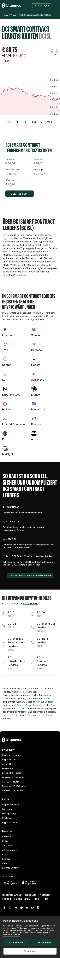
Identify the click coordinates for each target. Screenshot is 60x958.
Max (49, 122)
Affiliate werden (9, 850)
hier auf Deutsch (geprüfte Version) (26, 705)
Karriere (45, 894)
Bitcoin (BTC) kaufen (11, 773)
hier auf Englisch (44, 701)
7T (16, 122)
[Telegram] (15, 907)
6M (34, 122)
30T (25, 122)
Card (4, 863)
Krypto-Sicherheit (10, 822)
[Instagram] (38, 907)
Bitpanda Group (12, 894)
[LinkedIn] (27, 907)
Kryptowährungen (10, 755)
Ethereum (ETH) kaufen (13, 777)
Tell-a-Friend (8, 845)
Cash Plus (6, 836)
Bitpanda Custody (10, 868)
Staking (5, 841)
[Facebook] (4, 907)
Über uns (30, 894)
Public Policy (22, 898)
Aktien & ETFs (8, 764)
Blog (36, 898)
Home (5, 15)
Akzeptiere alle (16, 942)
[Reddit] (21, 907)
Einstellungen (30, 951)
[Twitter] (10, 907)
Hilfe (45, 898)
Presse (6, 898)
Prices (13, 15)
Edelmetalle (7, 768)
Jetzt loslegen (41, 5)
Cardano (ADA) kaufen (12, 790)
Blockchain (7, 818)
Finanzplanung (9, 813)
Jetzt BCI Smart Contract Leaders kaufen (30, 575)
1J (41, 122)
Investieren (7, 809)
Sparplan (6, 859)
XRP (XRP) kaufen (10, 782)
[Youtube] (32, 907)
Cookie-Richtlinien (11, 935)
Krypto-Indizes (9, 759)
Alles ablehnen (44, 942)
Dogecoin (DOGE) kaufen (14, 786)
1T (9, 122)
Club (4, 854)
